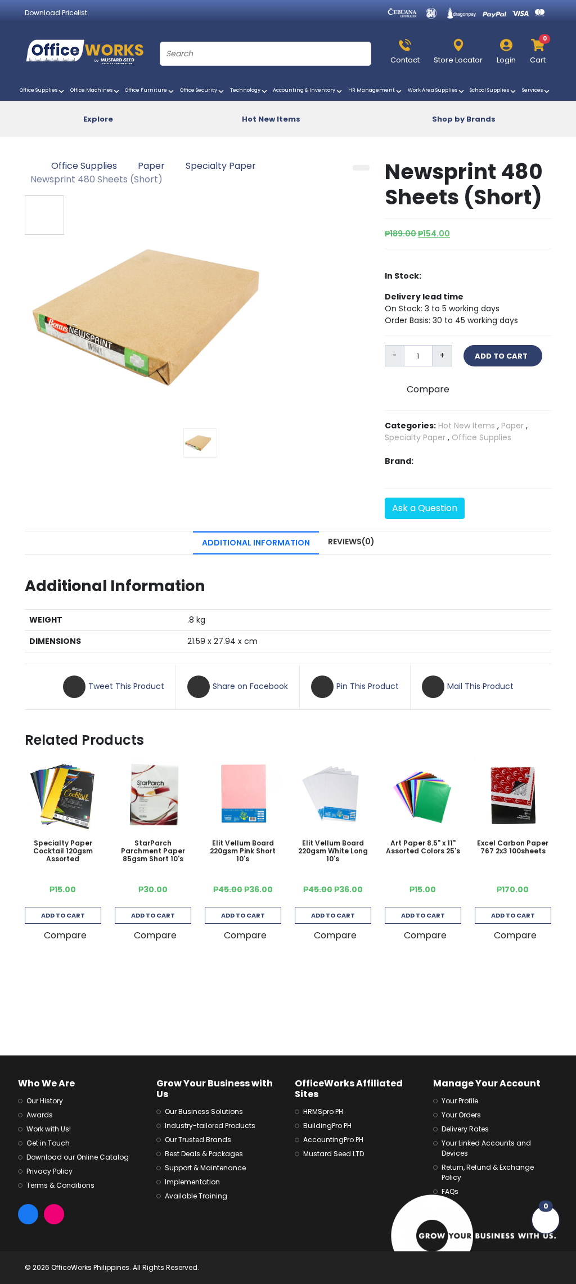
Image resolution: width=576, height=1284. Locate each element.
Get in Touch (48, 1143)
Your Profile (460, 1101)
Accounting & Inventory (305, 90)
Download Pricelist (56, 12)
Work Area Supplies (434, 90)
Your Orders (461, 1115)
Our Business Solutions (204, 1111)
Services (534, 90)
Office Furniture (147, 90)
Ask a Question (424, 508)
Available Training (196, 1196)
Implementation (192, 1182)
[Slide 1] (200, 443)
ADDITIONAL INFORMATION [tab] (256, 542)
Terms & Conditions (60, 1185)
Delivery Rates (465, 1129)
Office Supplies (40, 90)
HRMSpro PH (323, 1111)
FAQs (450, 1191)
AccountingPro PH (333, 1139)
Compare (428, 389)
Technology (246, 90)
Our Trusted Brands (198, 1139)
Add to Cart (63, 915)
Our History (44, 1101)
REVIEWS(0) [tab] (351, 541)
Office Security (200, 90)
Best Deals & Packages (204, 1153)
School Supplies (491, 90)
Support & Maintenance (205, 1168)
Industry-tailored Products (210, 1125)
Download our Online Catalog (77, 1157)
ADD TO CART (503, 356)
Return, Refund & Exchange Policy (488, 1172)
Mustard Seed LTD (333, 1153)
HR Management (373, 90)
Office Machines (92, 90)
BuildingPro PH (327, 1125)
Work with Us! (48, 1129)
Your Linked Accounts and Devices (486, 1148)
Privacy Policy (49, 1171)
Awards (39, 1115)
